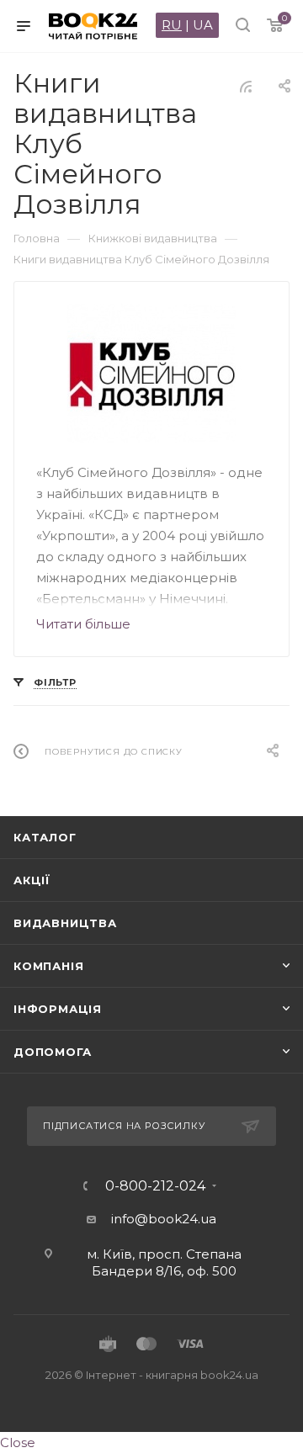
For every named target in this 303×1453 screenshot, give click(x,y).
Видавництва (65, 923)
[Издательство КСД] (152, 373)
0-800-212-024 (155, 1186)
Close (17, 1442)
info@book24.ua (163, 1219)
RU (172, 25)
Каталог (45, 837)
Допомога (52, 1051)
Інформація (57, 1009)
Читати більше (83, 624)
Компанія (48, 966)
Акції (31, 880)
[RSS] (246, 86)
